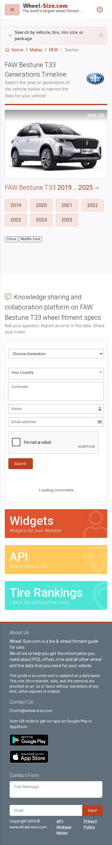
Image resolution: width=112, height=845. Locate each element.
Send (92, 810)
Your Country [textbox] (22, 372)
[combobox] (56, 374)
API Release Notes (63, 827)
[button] (56, 36)
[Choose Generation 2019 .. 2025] (56, 353)
